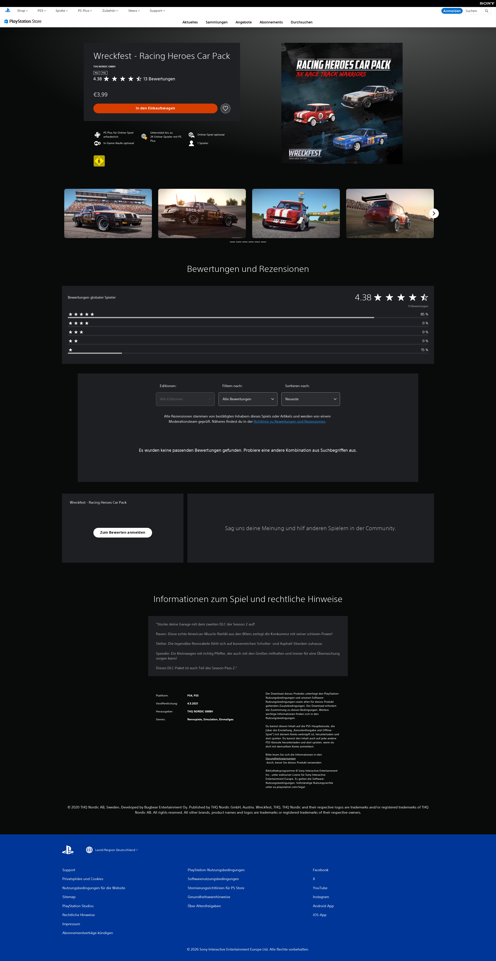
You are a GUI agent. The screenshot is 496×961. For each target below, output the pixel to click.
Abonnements (271, 22)
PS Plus (83, 10)
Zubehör (108, 10)
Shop (21, 10)
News (132, 10)
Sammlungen (217, 22)
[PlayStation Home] (7, 11)
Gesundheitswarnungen (281, 758)
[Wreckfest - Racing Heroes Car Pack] (108, 213)
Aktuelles (190, 22)
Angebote (244, 22)
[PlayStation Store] (24, 21)
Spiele (60, 10)
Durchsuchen (302, 22)
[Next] (434, 213)
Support (156, 10)
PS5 (40, 10)
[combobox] (185, 399)
